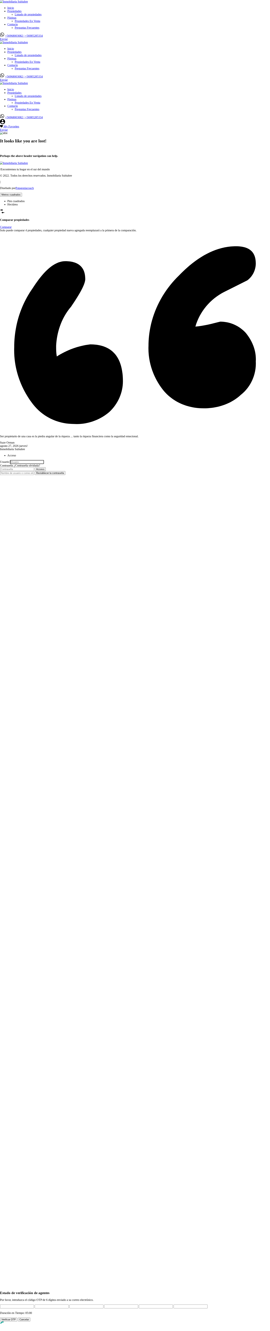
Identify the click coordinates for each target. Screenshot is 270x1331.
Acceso (40, 469)
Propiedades (14, 11)
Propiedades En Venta (27, 21)
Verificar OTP (8, 1319)
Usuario (4, 461)
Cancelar (24, 1319)
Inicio (10, 7)
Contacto (12, 24)
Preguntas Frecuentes (27, 27)
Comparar (6, 227)
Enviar (4, 39)
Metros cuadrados (11, 194)
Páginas (11, 17)
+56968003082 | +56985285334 (24, 35)
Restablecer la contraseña (50, 473)
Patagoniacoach (25, 188)
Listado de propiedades (28, 14)
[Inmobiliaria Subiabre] (14, 1)
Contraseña (6, 465)
